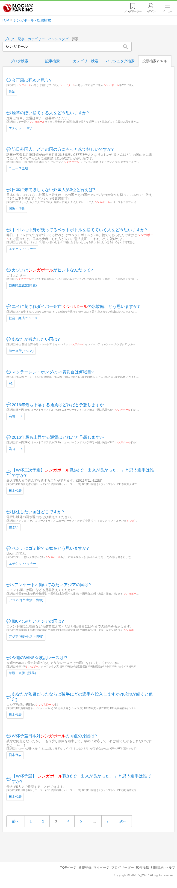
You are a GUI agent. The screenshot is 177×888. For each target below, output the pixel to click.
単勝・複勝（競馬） (23, 673)
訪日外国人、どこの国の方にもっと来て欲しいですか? (63, 149)
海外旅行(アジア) (21, 351)
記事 (21, 39)
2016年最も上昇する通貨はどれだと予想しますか (58, 437)
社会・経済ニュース (23, 318)
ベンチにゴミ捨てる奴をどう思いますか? (50, 548)
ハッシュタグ (58, 39)
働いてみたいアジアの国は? (38, 621)
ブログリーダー (122, 867)
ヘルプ (170, 867)
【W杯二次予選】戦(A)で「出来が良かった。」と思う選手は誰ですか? (83, 473)
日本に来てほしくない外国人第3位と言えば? (53, 189)
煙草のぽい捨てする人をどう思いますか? (50, 113)
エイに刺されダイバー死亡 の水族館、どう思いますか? (76, 306)
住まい (13, 527)
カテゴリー (36, 39)
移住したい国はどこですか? (38, 512)
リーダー (133, 11)
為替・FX (16, 416)
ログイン (151, 11)
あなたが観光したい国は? (36, 339)
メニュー (167, 11)
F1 (11, 383)
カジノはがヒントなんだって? (52, 270)
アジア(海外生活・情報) (26, 600)
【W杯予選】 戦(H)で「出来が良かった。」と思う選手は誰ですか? (81, 779)
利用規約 (157, 867)
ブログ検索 (19, 61)
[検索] (125, 46)
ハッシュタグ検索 (120, 61)
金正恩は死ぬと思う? (31, 80)
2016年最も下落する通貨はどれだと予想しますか (58, 404)
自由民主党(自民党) (23, 285)
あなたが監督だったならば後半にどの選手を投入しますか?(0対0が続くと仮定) (82, 697)
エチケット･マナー (22, 128)
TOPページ (68, 867)
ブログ (9, 39)
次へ (122, 821)
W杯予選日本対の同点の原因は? (54, 736)
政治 (12, 91)
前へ (15, 821)
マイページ (101, 867)
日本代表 (15, 490)
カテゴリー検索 (85, 61)
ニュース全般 (18, 168)
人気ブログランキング (18, 7)
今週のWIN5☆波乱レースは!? (39, 657)
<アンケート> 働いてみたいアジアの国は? (51, 584)
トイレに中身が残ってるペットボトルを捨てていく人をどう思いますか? (79, 230)
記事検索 (52, 61)
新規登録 (85, 867)
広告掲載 (142, 867)
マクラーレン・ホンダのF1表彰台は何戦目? (53, 372)
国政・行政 (17, 208)
